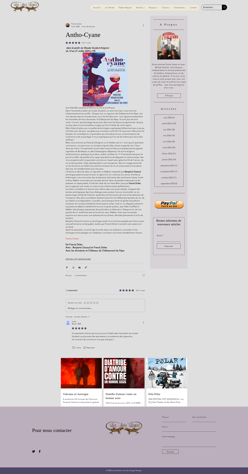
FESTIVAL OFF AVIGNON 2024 (78, 259)
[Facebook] (40, 451)
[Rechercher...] (224, 7)
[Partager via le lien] (86, 267)
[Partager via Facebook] (67, 267)
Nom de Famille (199, 417)
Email (159, 235)
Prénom (165, 417)
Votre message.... (169, 436)
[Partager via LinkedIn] (79, 267)
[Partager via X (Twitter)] (73, 267)
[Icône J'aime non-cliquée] (73, 347)
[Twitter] (34, 451)
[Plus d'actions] (143, 25)
